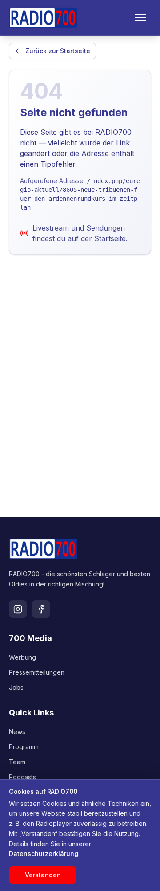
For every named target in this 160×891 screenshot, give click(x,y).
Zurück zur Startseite (57, 51)
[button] (140, 17)
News (17, 731)
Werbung (22, 657)
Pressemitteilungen (36, 672)
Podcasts (22, 777)
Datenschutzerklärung (43, 853)
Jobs (16, 687)
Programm (24, 746)
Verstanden (43, 875)
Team (17, 762)
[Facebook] (41, 609)
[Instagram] (18, 609)
